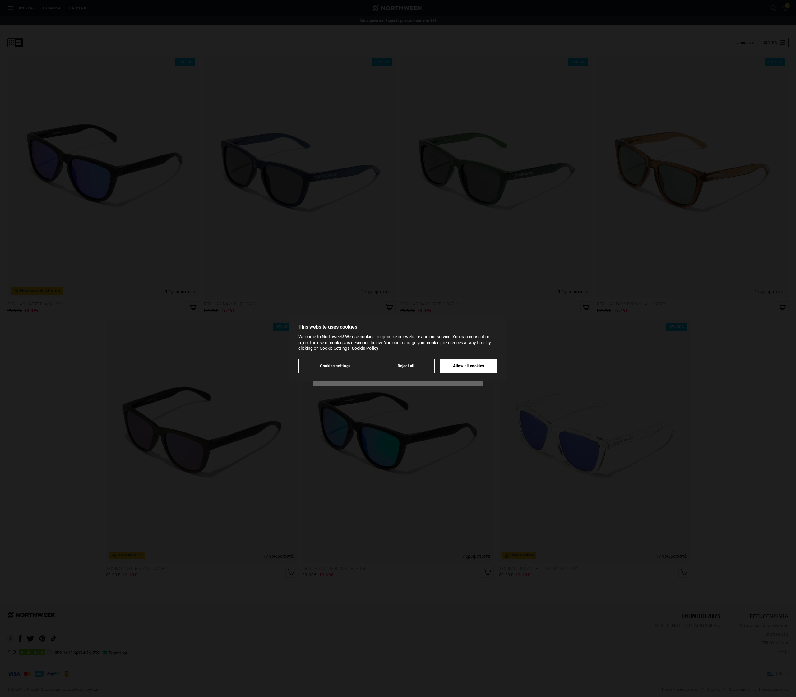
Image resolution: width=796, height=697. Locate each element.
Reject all (406, 365)
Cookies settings (335, 365)
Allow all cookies (468, 365)
